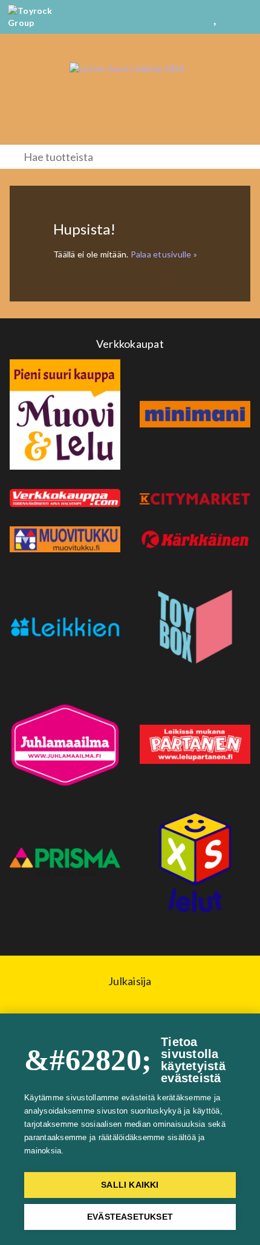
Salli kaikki (129, 1185)
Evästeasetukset (130, 1216)
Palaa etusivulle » (164, 254)
